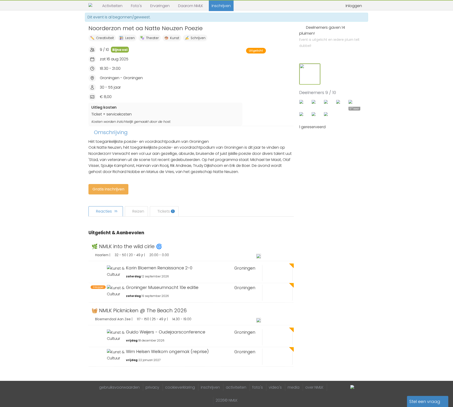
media (293, 387)
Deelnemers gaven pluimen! (329, 36)
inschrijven (210, 387)
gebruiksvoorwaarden (119, 387)
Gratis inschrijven (108, 189)
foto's (257, 387)
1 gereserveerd (313, 127)
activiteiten (236, 387)
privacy (152, 387)
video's (275, 387)
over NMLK (314, 387)
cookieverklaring (180, 387)
